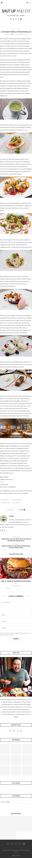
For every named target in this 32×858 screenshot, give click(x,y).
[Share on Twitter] (20, 510)
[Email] (21, 19)
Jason (12, 34)
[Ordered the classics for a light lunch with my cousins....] (12, 836)
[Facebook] (16, 843)
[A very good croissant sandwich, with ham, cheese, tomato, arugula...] (15, 759)
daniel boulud (5, 499)
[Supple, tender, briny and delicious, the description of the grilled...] (28, 820)
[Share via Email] (24, 510)
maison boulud (5, 502)
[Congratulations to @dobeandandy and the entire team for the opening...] (28, 828)
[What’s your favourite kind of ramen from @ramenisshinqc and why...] (15, 749)
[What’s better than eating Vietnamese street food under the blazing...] (12, 828)
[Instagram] (10, 19)
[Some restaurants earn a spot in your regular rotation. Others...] (4, 820)
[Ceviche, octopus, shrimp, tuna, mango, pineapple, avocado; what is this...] (12, 820)
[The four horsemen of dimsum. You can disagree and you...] (15, 770)
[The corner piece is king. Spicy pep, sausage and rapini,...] (4, 828)
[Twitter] (18, 19)
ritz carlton (16, 502)
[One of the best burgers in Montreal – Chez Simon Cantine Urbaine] (16, 568)
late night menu (16, 499)
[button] (1, 573)
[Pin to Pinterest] (22, 510)
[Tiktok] (13, 19)
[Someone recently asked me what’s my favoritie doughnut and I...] (20, 820)
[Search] (30, 2)
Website (2, 482)
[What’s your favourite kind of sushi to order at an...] (20, 828)
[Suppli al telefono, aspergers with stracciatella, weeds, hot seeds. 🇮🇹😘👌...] (4, 836)
